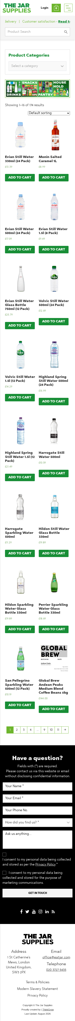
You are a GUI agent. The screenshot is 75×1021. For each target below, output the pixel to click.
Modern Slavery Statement (37, 989)
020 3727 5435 (56, 970)
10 (51, 730)
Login (44, 8)
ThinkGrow (48, 1009)
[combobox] (37, 66)
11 (58, 730)
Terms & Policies (37, 982)
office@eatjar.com (56, 957)
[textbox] (35, 66)
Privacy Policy (45, 864)
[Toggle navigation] (68, 8)
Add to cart (19, 177)
